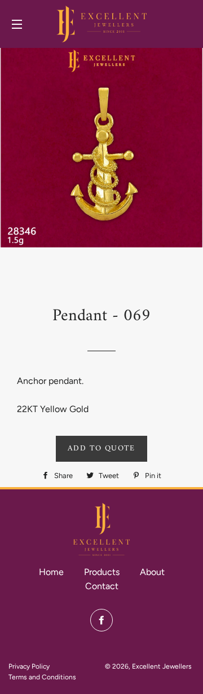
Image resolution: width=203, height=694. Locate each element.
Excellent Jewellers (162, 666)
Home (51, 572)
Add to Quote (101, 448)
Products (102, 572)
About (152, 572)
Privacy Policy (29, 666)
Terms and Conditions (42, 677)
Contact (101, 586)
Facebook (101, 620)
